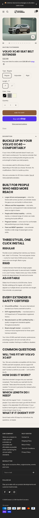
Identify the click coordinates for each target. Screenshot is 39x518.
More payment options (19, 124)
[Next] (36, 43)
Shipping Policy (27, 441)
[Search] (7, 12)
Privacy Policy (26, 452)
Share (4, 128)
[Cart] (35, 12)
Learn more (20, 5)
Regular (6, 75)
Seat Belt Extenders (10, 47)
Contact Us (25, 437)
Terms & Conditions (28, 448)
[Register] (33, 472)
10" (12, 86)
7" (5, 86)
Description (7, 136)
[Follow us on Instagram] (14, 492)
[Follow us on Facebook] (4, 492)
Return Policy (26, 445)
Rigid (27, 75)
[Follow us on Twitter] (9, 492)
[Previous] (3, 43)
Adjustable (17, 75)
